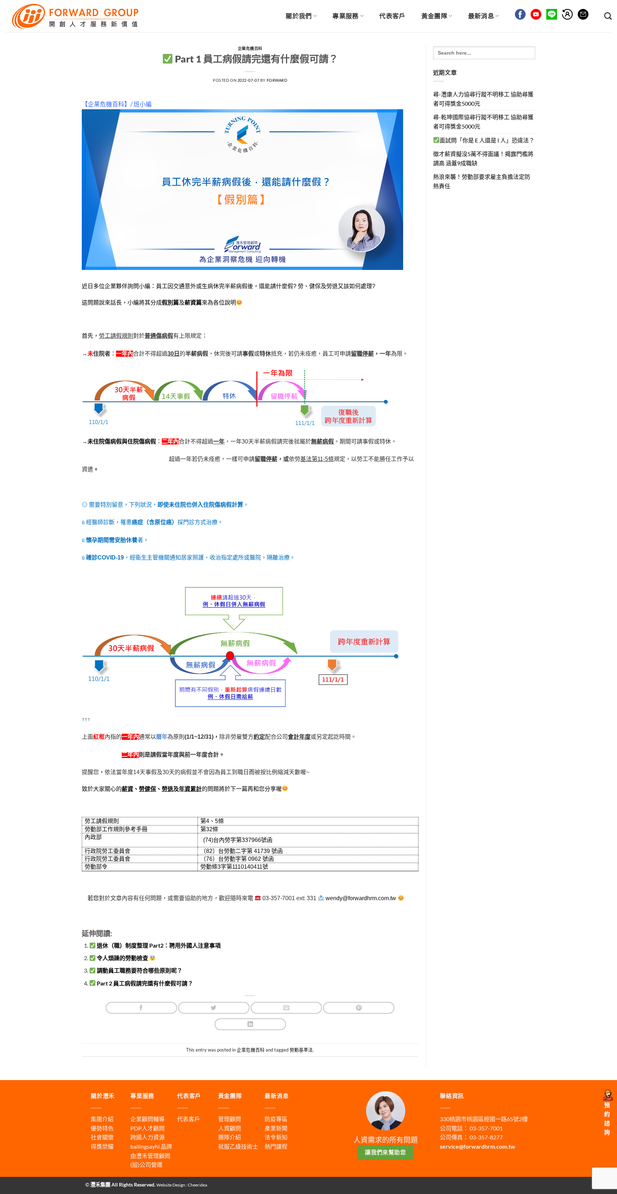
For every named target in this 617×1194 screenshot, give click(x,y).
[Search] (608, 16)
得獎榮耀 (102, 1146)
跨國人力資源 (147, 1137)
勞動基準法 (301, 1050)
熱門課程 (276, 1146)
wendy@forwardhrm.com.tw (361, 898)
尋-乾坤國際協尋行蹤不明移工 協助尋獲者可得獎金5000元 (483, 122)
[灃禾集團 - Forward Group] (77, 16)
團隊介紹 (229, 1137)
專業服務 (345, 16)
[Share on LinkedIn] (250, 1024)
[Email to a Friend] (286, 1008)
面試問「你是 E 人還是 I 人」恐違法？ (487, 140)
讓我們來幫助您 (385, 1152)
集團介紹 (102, 1118)
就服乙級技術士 (238, 1146)
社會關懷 (102, 1137)
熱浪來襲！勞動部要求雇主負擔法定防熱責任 (481, 181)
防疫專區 (276, 1118)
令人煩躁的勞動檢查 (122, 957)
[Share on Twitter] (214, 1008)
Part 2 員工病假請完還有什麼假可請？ (144, 983)
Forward (277, 80)
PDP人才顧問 (147, 1128)
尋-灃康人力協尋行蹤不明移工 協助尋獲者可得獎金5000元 (483, 99)
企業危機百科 (250, 48)
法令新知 (276, 1137)
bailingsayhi (145, 1146)
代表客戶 (392, 16)
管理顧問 (229, 1118)
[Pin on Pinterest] (359, 1008)
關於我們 (299, 16)
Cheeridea (197, 1185)
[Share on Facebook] (141, 1008)
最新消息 (481, 16)
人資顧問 (229, 1128)
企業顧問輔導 (147, 1118)
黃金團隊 (434, 16)
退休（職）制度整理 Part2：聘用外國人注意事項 (158, 945)
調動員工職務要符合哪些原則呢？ (139, 970)
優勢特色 (102, 1128)
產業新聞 (276, 1128)
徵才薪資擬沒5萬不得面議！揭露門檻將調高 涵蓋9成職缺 (483, 158)
